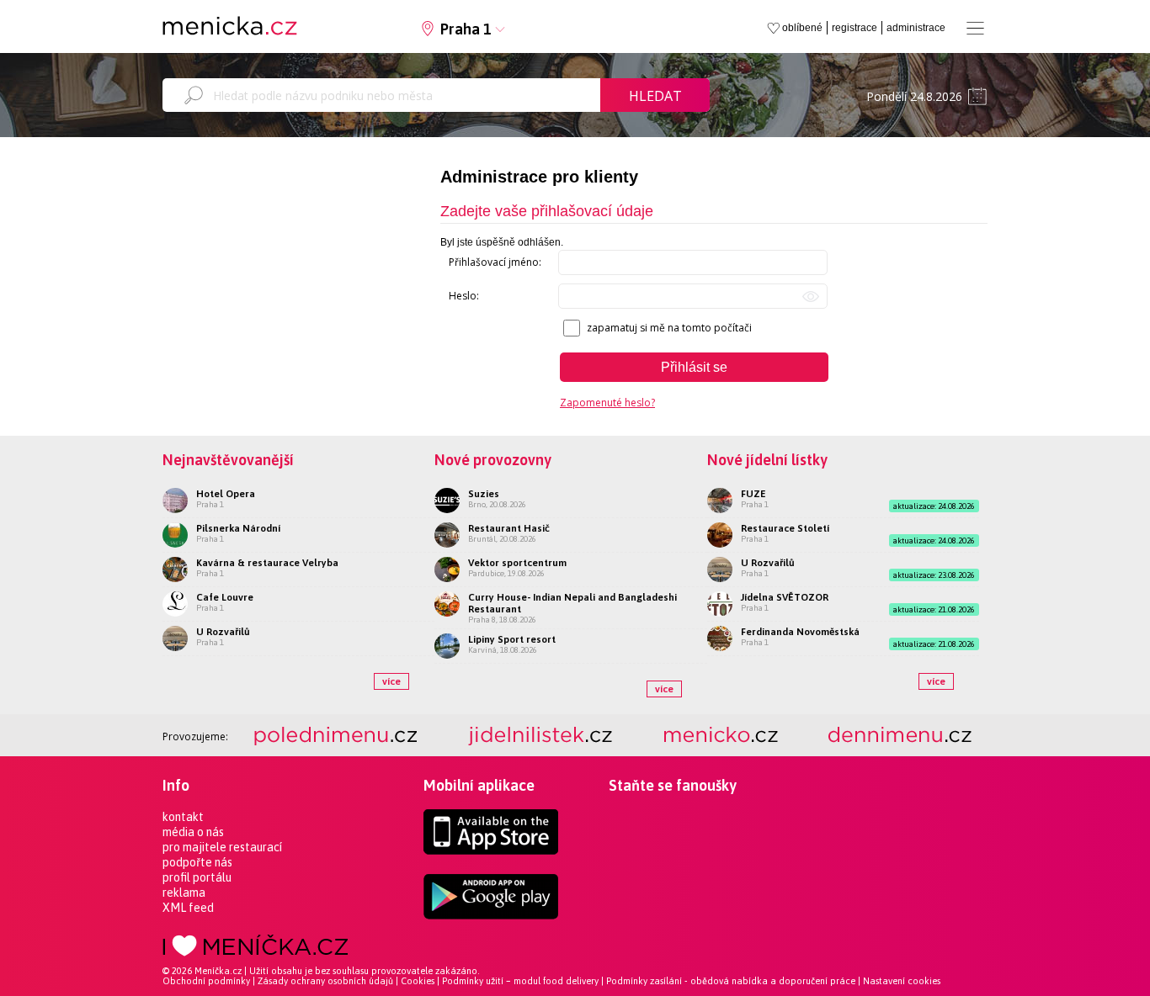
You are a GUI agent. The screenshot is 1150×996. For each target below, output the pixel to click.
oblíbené (802, 28)
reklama (183, 892)
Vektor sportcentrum (517, 563)
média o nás (193, 832)
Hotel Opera (225, 494)
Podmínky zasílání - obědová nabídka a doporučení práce (730, 981)
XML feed (188, 907)
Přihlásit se (694, 367)
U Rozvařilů (223, 632)
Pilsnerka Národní (238, 528)
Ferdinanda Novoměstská (800, 632)
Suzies (483, 494)
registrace (854, 28)
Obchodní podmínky (206, 981)
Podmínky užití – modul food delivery (520, 981)
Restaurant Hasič (509, 528)
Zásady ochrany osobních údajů (325, 981)
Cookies (417, 981)
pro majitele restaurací (222, 847)
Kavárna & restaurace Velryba (267, 563)
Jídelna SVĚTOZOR (784, 597)
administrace (915, 28)
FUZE (753, 494)
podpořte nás (197, 862)
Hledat (655, 96)
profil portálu (197, 877)
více (391, 681)
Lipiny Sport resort (512, 639)
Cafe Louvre (224, 597)
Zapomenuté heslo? (607, 402)
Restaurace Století (785, 528)
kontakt (183, 817)
